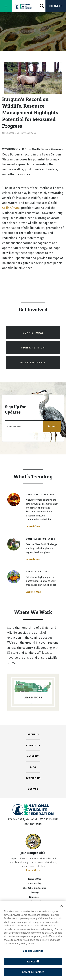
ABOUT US (33, 734)
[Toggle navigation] (6, 6)
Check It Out (33, 591)
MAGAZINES (33, 756)
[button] (52, 426)
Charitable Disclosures (34, 888)
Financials (34, 897)
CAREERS (33, 789)
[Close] (62, 906)
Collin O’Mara (11, 208)
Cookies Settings (33, 951)
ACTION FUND (33, 778)
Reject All (33, 961)
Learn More (33, 526)
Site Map (34, 892)
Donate (56, 6)
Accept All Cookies (33, 972)
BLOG (33, 767)
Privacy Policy (34, 883)
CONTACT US (33, 745)
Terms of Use (34, 879)
